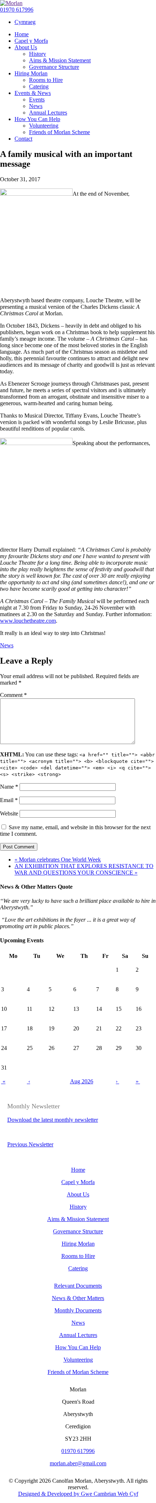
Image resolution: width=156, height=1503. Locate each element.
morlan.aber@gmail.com (78, 1463)
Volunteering (78, 1360)
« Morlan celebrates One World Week (58, 859)
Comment (13, 695)
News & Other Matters (78, 1298)
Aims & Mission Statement (78, 1219)
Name (9, 787)
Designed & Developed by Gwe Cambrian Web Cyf (78, 1494)
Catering (78, 1268)
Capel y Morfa (78, 1182)
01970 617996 (16, 10)
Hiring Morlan (78, 1244)
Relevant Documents (78, 1286)
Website (9, 813)
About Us (78, 1194)
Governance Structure (78, 1231)
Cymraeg (25, 22)
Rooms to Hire (78, 1256)
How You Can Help (78, 1347)
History (78, 1207)
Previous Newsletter (30, 1144)
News (6, 645)
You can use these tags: (77, 764)
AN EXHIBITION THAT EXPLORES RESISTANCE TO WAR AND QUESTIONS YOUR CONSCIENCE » (84, 869)
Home (78, 1170)
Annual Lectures (78, 1335)
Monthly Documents (78, 1310)
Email (9, 800)
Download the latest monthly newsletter (52, 1120)
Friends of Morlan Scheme (78, 1372)
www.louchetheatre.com (28, 621)
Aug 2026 (81, 1081)
